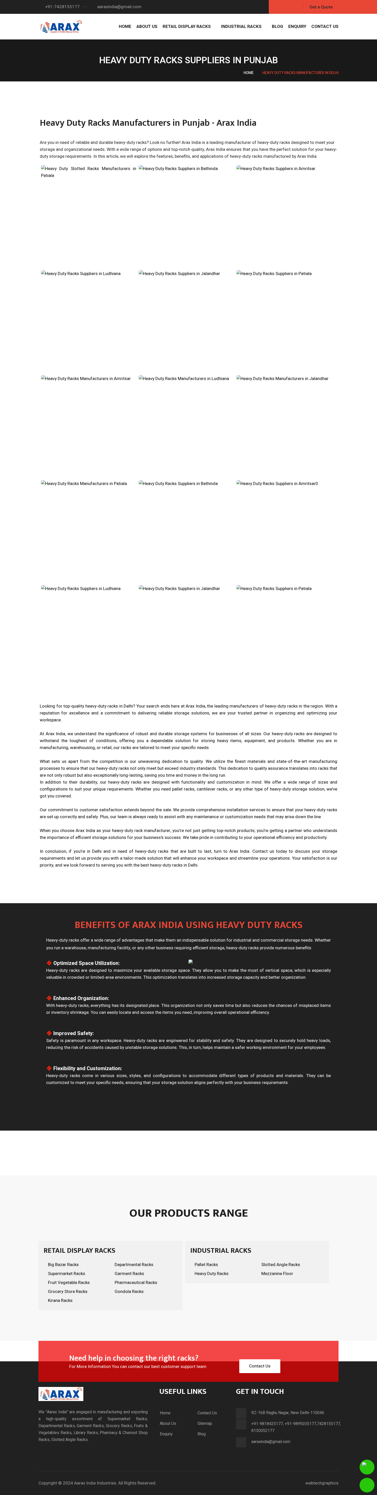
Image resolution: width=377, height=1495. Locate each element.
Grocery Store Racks (67, 1291)
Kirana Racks (60, 1300)
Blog (277, 26)
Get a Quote (321, 7)
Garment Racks (129, 1273)
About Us (146, 26)
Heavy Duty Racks (212, 1273)
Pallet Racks (206, 1264)
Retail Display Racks (187, 26)
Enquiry (297, 26)
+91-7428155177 (62, 7)
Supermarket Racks (66, 1273)
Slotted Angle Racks (280, 1264)
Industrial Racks (241, 26)
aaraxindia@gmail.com (118, 7)
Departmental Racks (134, 1264)
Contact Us (325, 26)
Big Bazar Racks (63, 1264)
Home (125, 26)
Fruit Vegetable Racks (69, 1282)
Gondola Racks (129, 1291)
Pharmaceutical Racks (136, 1282)
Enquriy (166, 1434)
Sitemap (204, 1423)
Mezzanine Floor (277, 1273)
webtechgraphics (322, 1483)
